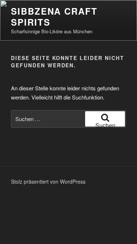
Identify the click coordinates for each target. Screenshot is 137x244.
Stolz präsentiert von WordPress (48, 181)
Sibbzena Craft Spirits (54, 16)
